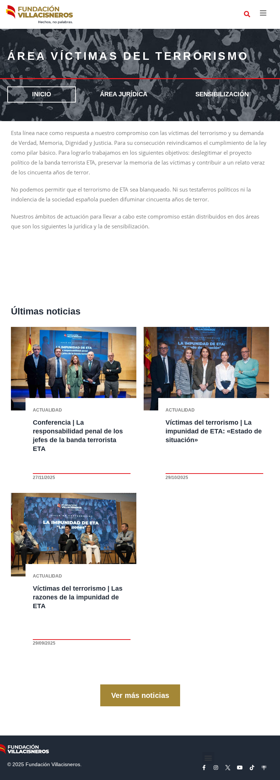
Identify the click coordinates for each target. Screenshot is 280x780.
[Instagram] (216, 767)
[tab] (41, 94)
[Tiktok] (252, 767)
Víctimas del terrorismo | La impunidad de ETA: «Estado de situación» (214, 431)
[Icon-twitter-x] (228, 767)
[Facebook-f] (204, 767)
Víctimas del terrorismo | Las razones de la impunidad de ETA (77, 597)
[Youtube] (240, 767)
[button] (247, 14)
